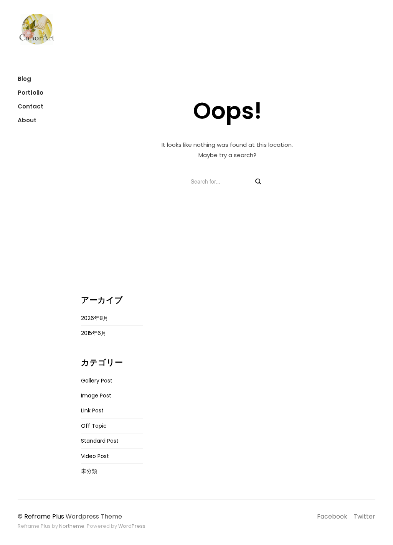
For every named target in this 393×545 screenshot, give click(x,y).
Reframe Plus (44, 516)
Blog (24, 79)
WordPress (131, 526)
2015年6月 (93, 333)
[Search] (258, 181)
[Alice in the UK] (37, 29)
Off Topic (94, 426)
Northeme (71, 526)
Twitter (364, 516)
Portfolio (30, 93)
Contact (30, 106)
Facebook (332, 516)
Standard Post (100, 441)
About (27, 120)
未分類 (89, 471)
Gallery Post (96, 380)
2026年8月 (94, 318)
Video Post (95, 456)
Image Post (96, 395)
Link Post (92, 410)
